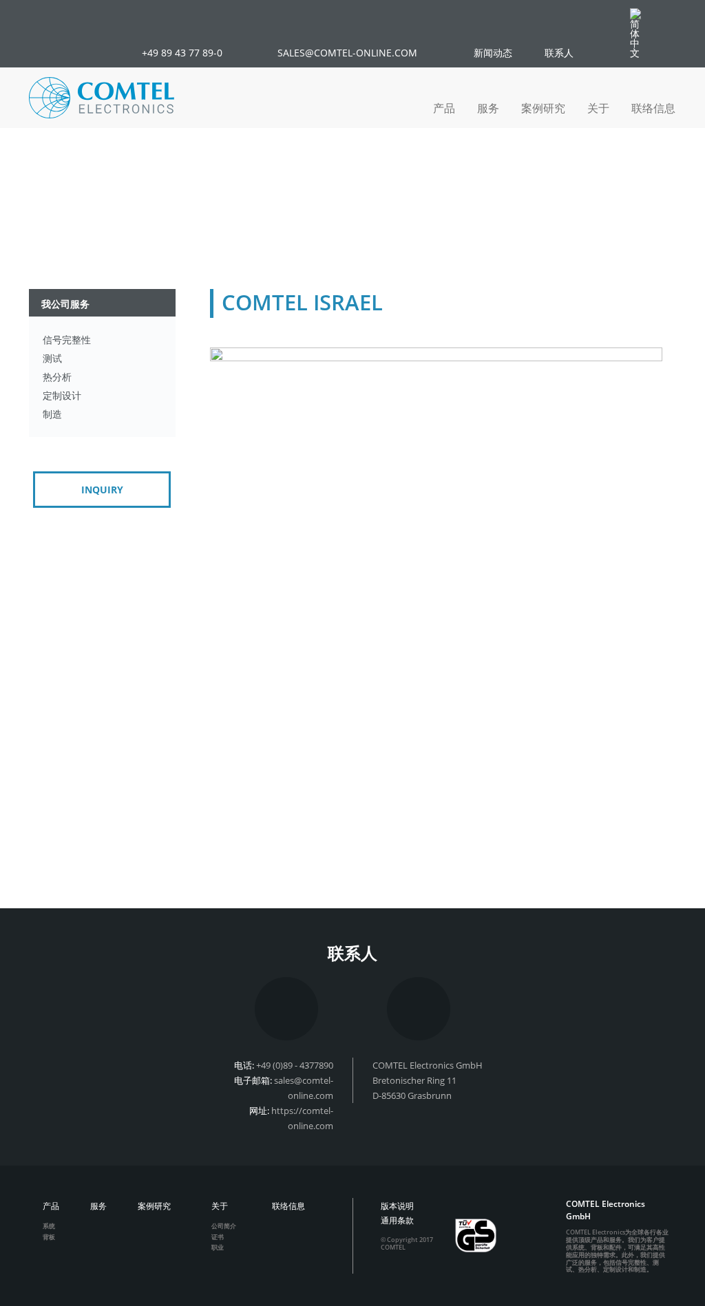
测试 (52, 358)
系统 (49, 1225)
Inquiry (102, 489)
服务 (488, 108)
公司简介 (223, 1225)
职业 (217, 1247)
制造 (52, 413)
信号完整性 (67, 339)
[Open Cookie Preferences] (30, 1288)
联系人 (559, 52)
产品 (51, 1206)
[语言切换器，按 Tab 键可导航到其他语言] (642, 33)
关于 (219, 1206)
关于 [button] (598, 108)
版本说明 (397, 1206)
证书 (217, 1236)
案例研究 (543, 108)
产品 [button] (444, 108)
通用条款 (397, 1220)
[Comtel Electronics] (102, 97)
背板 (49, 1236)
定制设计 (62, 395)
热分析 (57, 376)
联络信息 (653, 108)
